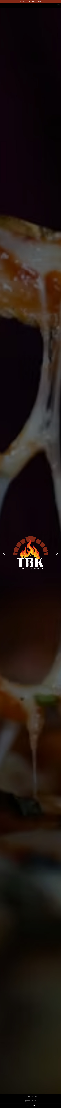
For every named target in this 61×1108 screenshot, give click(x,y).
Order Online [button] (30, 1101)
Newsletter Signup (30, 1106)
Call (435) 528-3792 (31, 1096)
